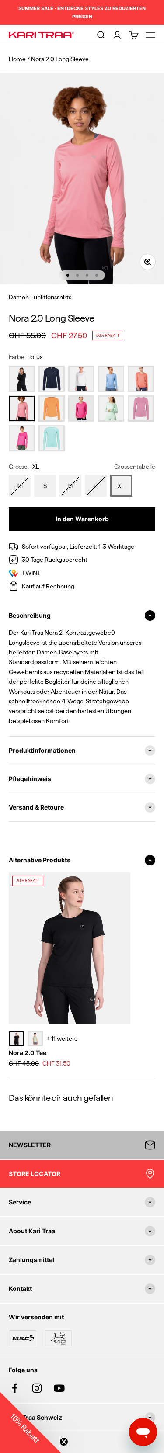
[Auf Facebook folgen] (15, 1388)
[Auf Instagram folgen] (37, 1388)
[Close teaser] (63, 1441)
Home (17, 58)
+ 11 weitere (62, 1038)
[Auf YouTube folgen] (59, 1388)
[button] (30, 1422)
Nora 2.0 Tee (27, 1052)
